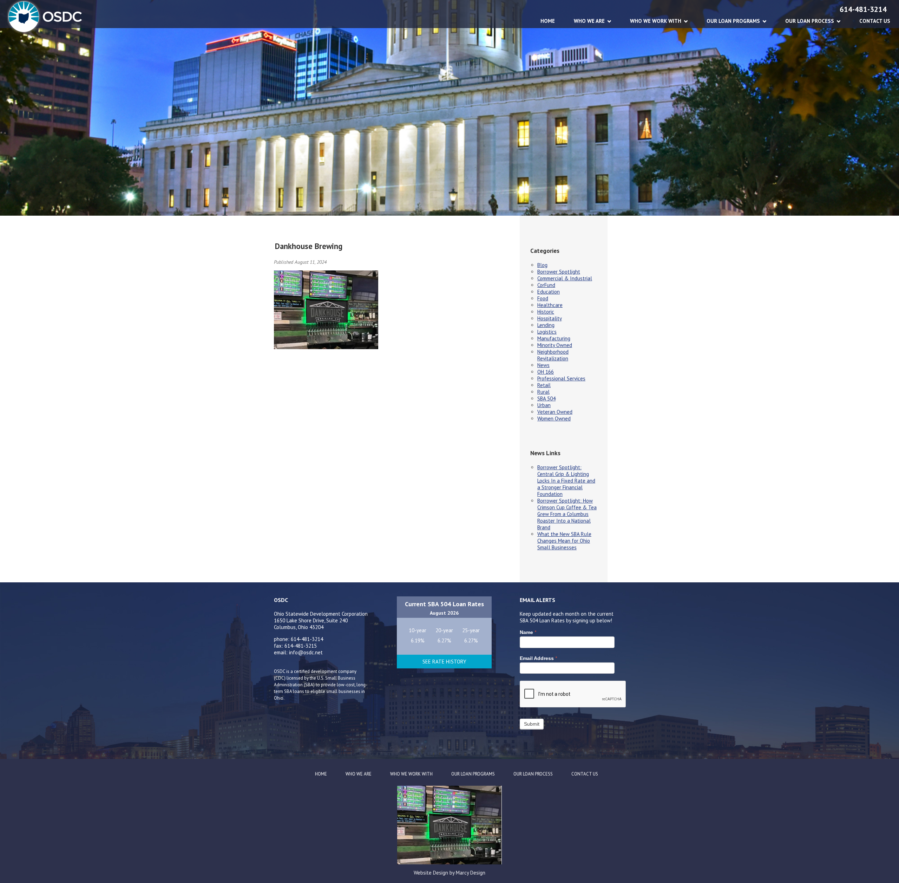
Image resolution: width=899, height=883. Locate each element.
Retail (544, 385)
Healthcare (550, 305)
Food (542, 298)
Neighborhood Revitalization (553, 355)
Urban (544, 405)
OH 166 (545, 371)
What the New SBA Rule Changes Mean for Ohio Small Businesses (564, 541)
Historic (545, 311)
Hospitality (549, 318)
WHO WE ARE (589, 21)
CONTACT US (874, 21)
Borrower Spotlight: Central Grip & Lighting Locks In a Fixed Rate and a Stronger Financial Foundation (566, 480)
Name (528, 632)
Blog (542, 265)
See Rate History (444, 661)
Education (548, 291)
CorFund (546, 285)
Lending (546, 325)
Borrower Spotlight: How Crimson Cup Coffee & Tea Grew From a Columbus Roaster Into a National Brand (567, 514)
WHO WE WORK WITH (655, 21)
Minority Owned (554, 345)
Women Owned (554, 418)
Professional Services (561, 378)
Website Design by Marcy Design (449, 872)
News (543, 365)
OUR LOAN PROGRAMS (733, 21)
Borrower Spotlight (558, 271)
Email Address (538, 658)
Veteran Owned (554, 411)
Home (547, 21)
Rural (543, 391)
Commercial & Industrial (564, 278)
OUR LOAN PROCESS (809, 21)
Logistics (547, 331)
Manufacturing (553, 338)
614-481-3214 (863, 9)
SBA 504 (546, 398)
